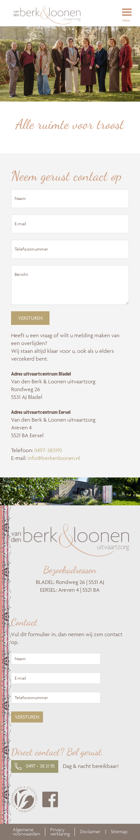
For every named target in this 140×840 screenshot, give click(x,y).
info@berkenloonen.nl (54, 458)
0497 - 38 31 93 (40, 766)
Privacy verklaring (60, 832)
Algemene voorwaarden (26, 832)
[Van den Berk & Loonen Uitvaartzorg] (61, 15)
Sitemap (119, 832)
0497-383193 (48, 450)
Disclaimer (90, 832)
